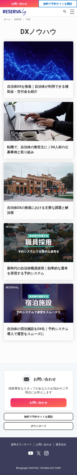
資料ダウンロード (21, 444)
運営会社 (61, 444)
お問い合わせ (19, 3)
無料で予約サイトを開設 (57, 3)
